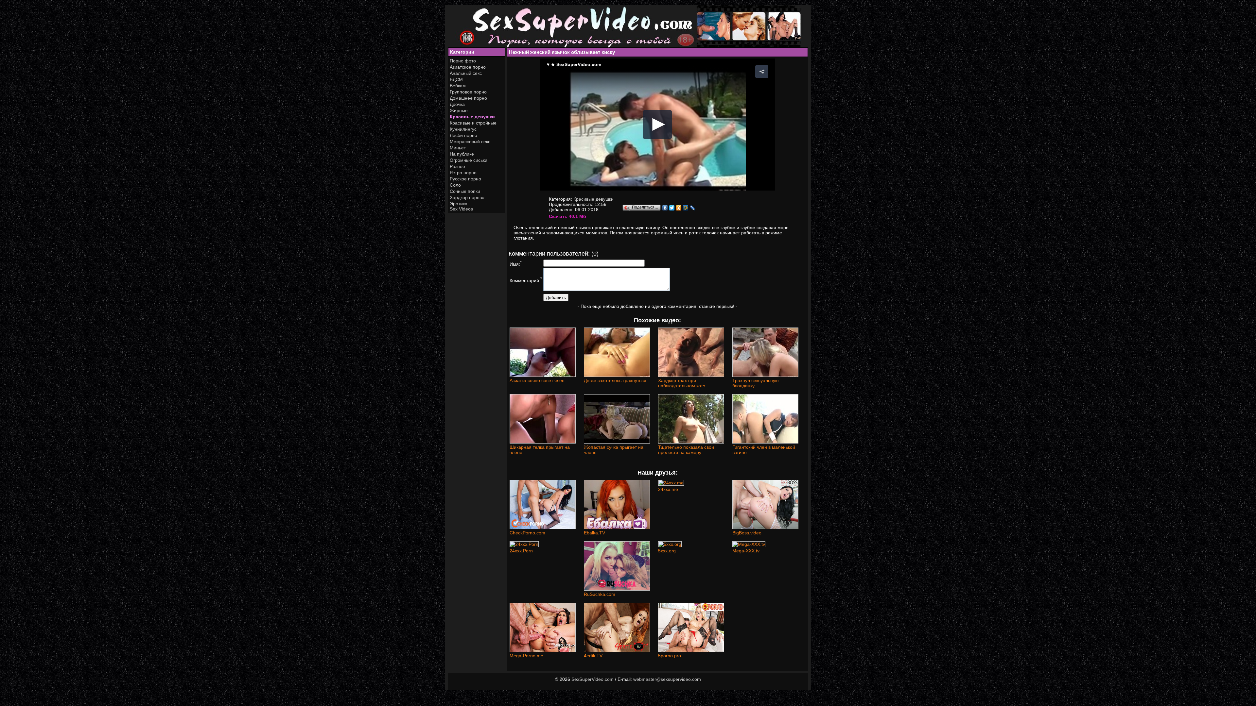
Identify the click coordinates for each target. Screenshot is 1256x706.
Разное (457, 166)
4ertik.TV (593, 655)
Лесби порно (463, 135)
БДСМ (456, 79)
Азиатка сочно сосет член (537, 380)
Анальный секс (466, 73)
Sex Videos (461, 208)
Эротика (458, 203)
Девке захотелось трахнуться (615, 380)
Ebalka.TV (594, 532)
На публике (462, 154)
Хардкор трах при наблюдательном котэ (681, 383)
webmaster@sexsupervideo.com (667, 679)
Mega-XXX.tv (745, 550)
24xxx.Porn (521, 550)
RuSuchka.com (599, 594)
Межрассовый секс (470, 141)
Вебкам (458, 85)
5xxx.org (667, 550)
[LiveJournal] (692, 208)
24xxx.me (668, 489)
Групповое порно (468, 91)
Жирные (459, 110)
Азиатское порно (468, 67)
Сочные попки (465, 191)
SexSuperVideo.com (592, 679)
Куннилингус (463, 129)
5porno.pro (669, 655)
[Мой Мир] (685, 208)
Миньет (458, 147)
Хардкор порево (467, 197)
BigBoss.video (746, 532)
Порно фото (463, 60)
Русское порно (465, 178)
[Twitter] (672, 208)
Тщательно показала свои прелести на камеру (686, 450)
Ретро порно (463, 172)
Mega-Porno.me (526, 655)
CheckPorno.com (527, 532)
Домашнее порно (468, 98)
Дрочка (457, 104)
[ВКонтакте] (665, 208)
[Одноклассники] (678, 208)
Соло (455, 185)
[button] (761, 71)
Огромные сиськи (468, 160)
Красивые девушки (472, 116)
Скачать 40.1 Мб (567, 216)
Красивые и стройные (473, 123)
